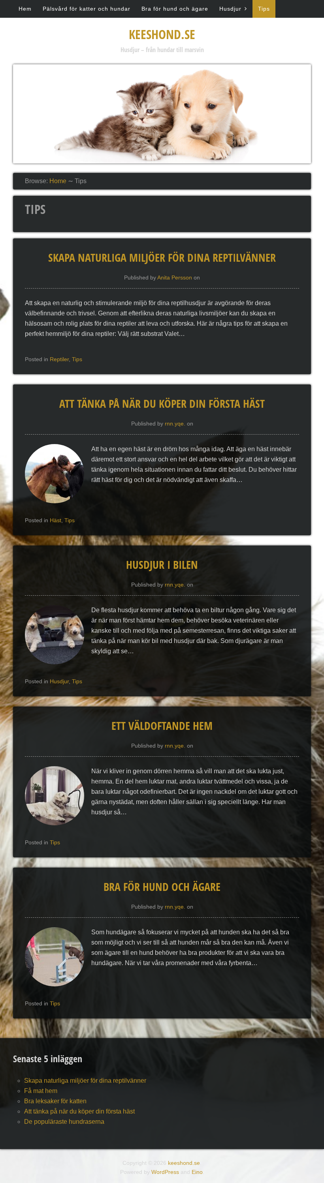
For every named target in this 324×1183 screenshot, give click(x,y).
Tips (264, 9)
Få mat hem (40, 1090)
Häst (55, 520)
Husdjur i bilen (162, 564)
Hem (25, 9)
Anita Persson (174, 277)
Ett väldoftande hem (162, 725)
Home (57, 181)
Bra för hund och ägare (174, 9)
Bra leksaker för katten (55, 1101)
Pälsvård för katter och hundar (86, 9)
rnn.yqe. (175, 423)
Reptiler (59, 359)
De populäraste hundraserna (64, 1121)
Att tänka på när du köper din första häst (162, 403)
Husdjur (230, 9)
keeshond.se (162, 34)
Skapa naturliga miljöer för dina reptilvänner (162, 257)
